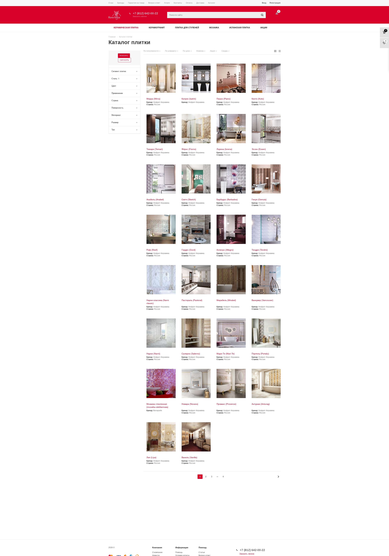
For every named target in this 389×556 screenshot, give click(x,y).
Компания (157, 547)
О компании (157, 552)
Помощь (203, 547)
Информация (181, 547)
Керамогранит (157, 27)
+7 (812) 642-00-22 (145, 13)
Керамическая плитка (126, 27)
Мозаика (214, 27)
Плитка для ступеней (187, 27)
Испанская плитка (239, 27)
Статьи (202, 552)
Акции (263, 27)
